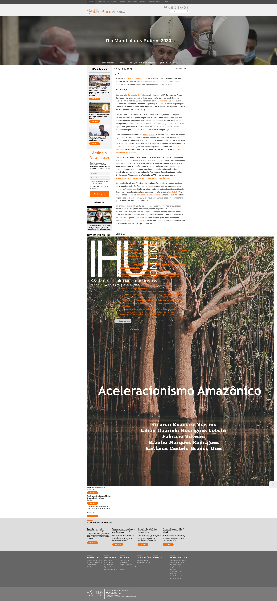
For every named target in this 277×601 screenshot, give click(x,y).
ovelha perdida (149, 135)
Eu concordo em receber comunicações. (100, 182)
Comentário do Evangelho (178, 560)
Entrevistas (123, 562)
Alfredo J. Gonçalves (158, 81)
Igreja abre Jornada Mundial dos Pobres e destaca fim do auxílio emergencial (151, 253)
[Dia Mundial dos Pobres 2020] (131, 69)
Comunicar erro (123, 321)
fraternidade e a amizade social (148, 195)
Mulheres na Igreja (175, 578)
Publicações (132, 2)
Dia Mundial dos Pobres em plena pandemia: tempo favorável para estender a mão (153, 250)
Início (91, 2)
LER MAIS (95, 99)
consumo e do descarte (136, 221)
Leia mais (93, 492)
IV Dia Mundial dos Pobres (136, 78)
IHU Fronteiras (108, 564)
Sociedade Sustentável (111, 569)
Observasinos (108, 560)
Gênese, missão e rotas (94, 560)
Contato (166, 2)
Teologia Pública (109, 562)
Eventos (143, 2)
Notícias (122, 2)
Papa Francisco (160, 101)
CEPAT (89, 567)
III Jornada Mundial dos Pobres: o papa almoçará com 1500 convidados (149, 297)
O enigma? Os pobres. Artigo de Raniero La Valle (140, 262)
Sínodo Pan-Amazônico (177, 576)
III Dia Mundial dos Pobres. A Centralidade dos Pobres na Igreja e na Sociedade (152, 300)
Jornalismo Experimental (128, 567)
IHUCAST (123, 569)
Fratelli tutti (172, 192)
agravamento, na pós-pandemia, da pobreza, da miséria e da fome (142, 178)
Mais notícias (124, 560)
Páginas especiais (126, 564)
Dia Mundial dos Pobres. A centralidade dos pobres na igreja (144, 271)
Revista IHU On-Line (143, 562)
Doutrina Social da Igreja (125, 146)
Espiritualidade (154, 2)
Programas (112, 2)
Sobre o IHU (101, 2)
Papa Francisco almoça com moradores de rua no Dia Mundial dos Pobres (150, 274)
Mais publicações (142, 560)
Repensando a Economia (111, 567)
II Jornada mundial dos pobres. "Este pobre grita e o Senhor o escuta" (148, 309)
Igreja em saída (132, 189)
